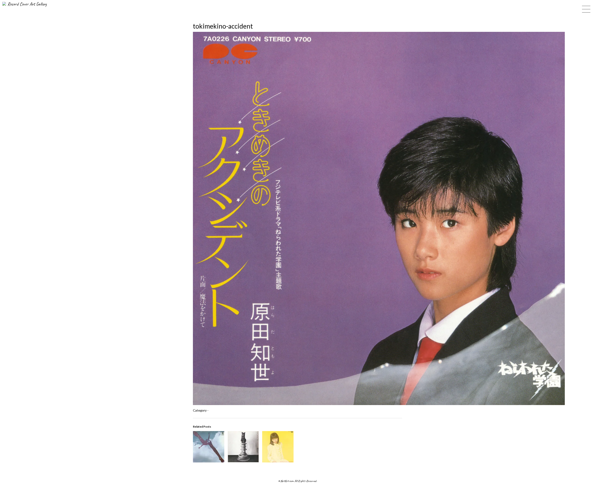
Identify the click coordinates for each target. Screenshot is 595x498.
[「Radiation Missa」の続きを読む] (243, 461)
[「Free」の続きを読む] (208, 461)
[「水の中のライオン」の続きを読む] (278, 461)
